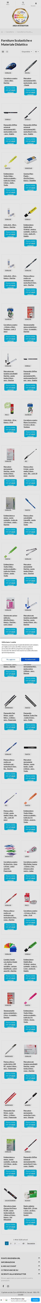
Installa (35, 1300)
